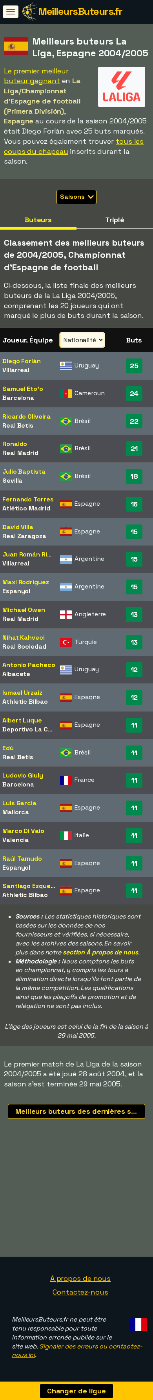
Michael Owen (23, 610)
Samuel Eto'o (22, 389)
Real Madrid (20, 453)
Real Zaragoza (24, 536)
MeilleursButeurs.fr (80, 11)
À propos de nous (80, 1278)
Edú (8, 748)
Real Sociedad (24, 646)
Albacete (16, 674)
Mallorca (15, 812)
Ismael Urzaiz (22, 692)
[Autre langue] (137, 1322)
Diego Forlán (21, 361)
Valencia (15, 840)
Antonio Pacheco (28, 665)
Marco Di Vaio (23, 831)
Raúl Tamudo (22, 858)
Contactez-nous (80, 1292)
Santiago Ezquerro (31, 886)
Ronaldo (14, 444)
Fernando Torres (28, 499)
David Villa (17, 527)
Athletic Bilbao (25, 701)
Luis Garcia (19, 803)
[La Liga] (121, 99)
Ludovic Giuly (22, 775)
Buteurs (38, 219)
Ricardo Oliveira (26, 416)
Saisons (73, 197)
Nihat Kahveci (23, 637)
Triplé (114, 219)
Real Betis (17, 425)
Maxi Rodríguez (25, 582)
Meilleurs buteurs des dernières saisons (80, 1111)
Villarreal (15, 370)
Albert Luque (22, 720)
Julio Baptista (24, 471)
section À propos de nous (100, 952)
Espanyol (16, 591)
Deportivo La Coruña (34, 729)
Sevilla (12, 480)
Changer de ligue (76, 1390)
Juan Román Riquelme (35, 554)
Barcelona (18, 398)
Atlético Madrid (26, 508)
